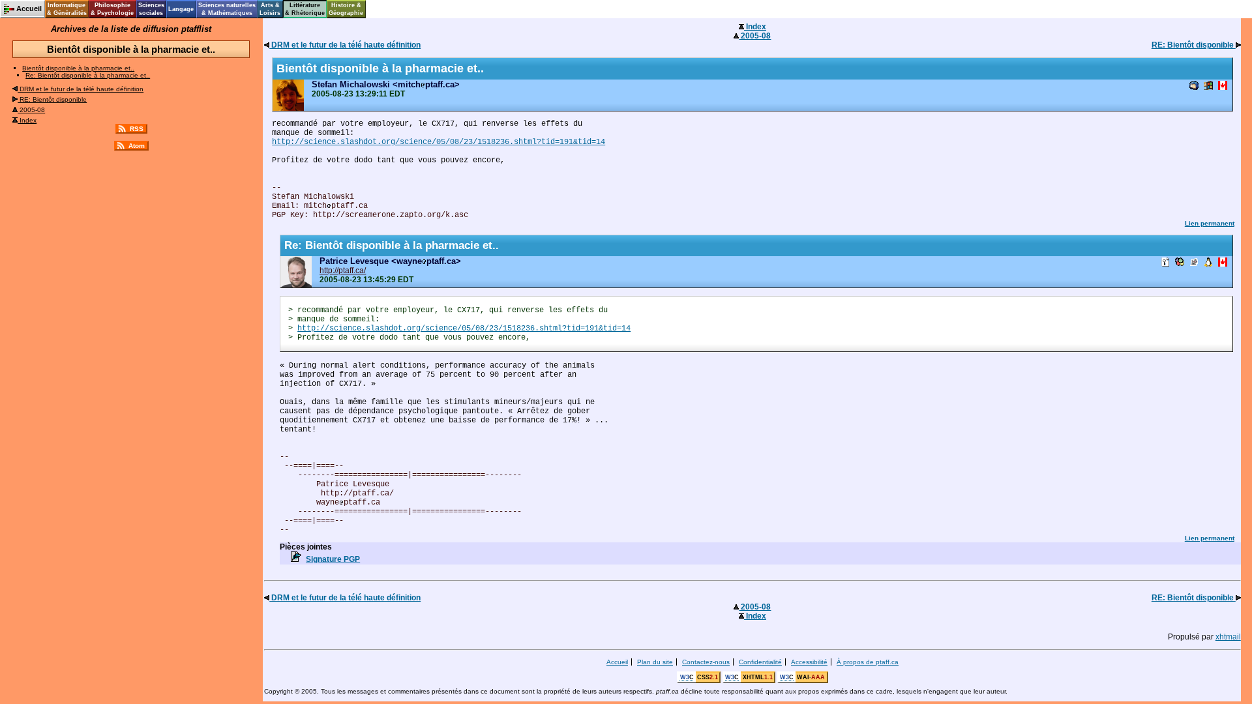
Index (27, 120)
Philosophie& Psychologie (112, 9)
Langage (181, 9)
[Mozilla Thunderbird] (1194, 86)
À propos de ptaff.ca (868, 662)
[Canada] (1222, 86)
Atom (136, 145)
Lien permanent (1209, 223)
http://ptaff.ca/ (343, 270)
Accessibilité (809, 662)
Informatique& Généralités (67, 9)
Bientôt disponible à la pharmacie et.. (78, 68)
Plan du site (655, 662)
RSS (136, 128)
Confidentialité (760, 662)
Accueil (617, 662)
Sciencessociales (151, 9)
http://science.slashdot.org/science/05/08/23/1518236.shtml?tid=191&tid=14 (438, 142)
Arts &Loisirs (270, 9)
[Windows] (1208, 86)
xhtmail (1228, 636)
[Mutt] (1194, 263)
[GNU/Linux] (1208, 263)
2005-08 (31, 109)
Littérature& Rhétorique (305, 9)
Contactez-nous (706, 662)
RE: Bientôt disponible (52, 99)
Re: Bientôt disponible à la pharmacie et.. (87, 75)
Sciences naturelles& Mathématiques (227, 9)
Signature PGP (333, 559)
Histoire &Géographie (346, 9)
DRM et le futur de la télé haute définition (80, 89)
